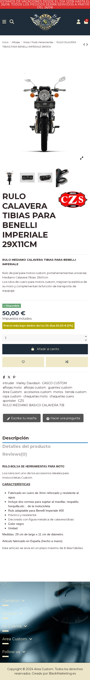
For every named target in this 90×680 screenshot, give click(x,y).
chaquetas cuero (62, 396)
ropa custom (12, 396)
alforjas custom (35, 387)
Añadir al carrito (48, 349)
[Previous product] (84, 44)
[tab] (45, 455)
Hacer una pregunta (65, 418)
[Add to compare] (67, 362)
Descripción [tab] (15, 438)
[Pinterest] (14, 377)
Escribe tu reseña (23, 418)
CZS (21, 401)
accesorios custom (37, 392)
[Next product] (87, 44)
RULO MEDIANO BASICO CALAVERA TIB (33, 405)
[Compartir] (4, 377)
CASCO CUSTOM (54, 383)
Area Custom (12, 392)
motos (58, 392)
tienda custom (75, 392)
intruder (8, 383)
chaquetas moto (35, 396)
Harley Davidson (28, 383)
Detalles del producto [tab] (26, 446)
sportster (9, 401)
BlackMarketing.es (62, 673)
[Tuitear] (9, 377)
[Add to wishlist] (23, 362)
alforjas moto (12, 387)
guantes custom (60, 387)
